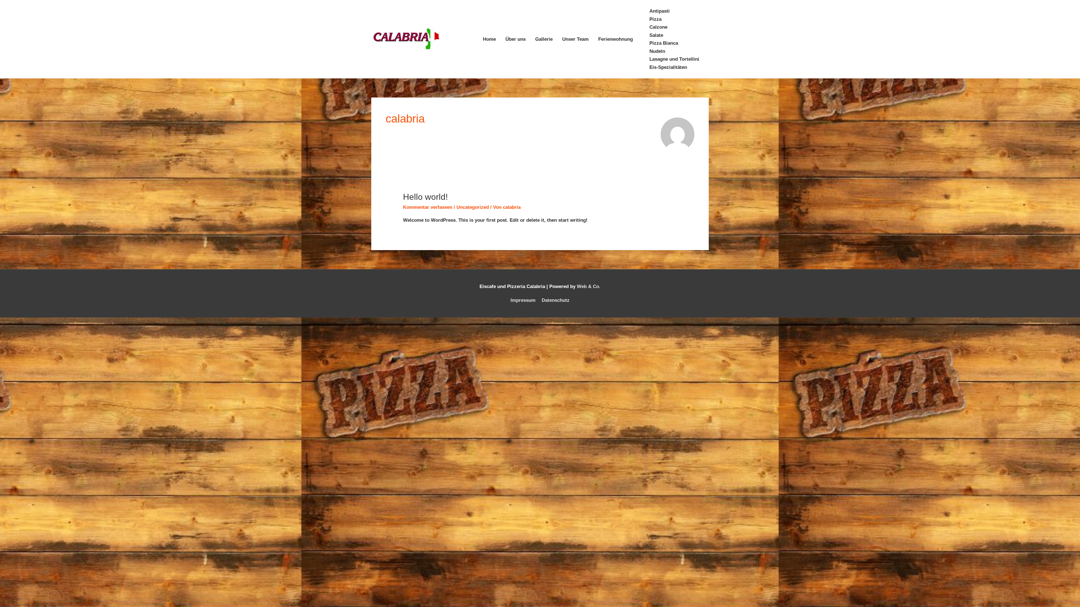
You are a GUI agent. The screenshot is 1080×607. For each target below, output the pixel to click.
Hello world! (425, 196)
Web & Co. (588, 286)
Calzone (658, 27)
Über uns (515, 39)
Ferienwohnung (615, 39)
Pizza (655, 19)
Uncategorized (472, 207)
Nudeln (657, 51)
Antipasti (659, 11)
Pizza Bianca (663, 43)
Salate (656, 35)
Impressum (523, 300)
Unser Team (575, 39)
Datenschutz (556, 300)
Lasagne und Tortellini (674, 59)
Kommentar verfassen (427, 207)
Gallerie (544, 39)
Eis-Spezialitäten (668, 67)
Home (489, 39)
